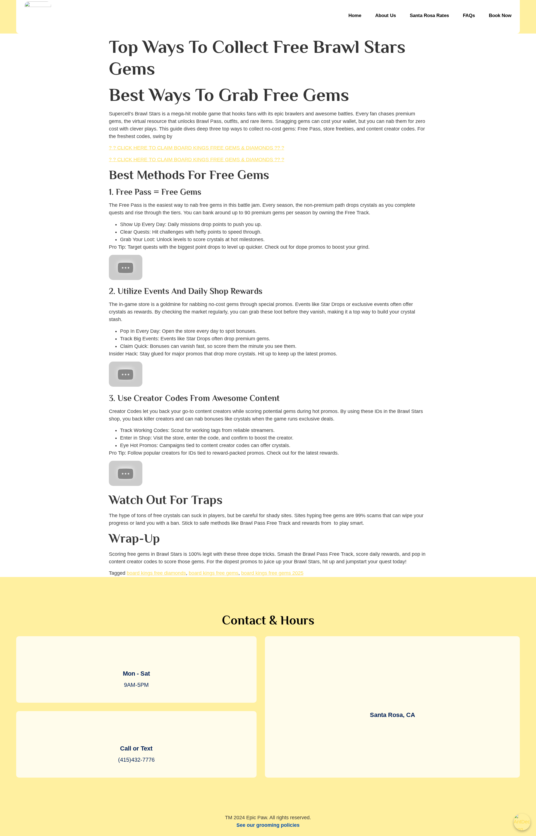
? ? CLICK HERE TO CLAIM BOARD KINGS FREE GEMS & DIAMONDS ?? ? (196, 148)
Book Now (500, 15)
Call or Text (136, 748)
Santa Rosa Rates (429, 15)
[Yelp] (268, 796)
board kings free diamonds (156, 573)
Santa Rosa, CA (392, 714)
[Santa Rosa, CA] (392, 699)
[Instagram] (247, 796)
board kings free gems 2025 (272, 573)
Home (354, 15)
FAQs (469, 15)
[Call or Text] (136, 732)
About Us (385, 15)
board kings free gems (213, 573)
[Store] (289, 796)
